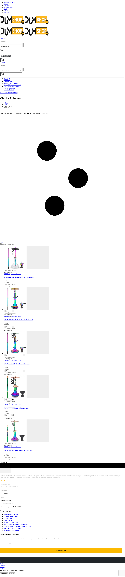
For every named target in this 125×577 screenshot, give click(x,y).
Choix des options (10, 270)
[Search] (23, 45)
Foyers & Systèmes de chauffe (12, 85)
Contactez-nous (8, 7)
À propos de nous (9, 2)
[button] (3, 38)
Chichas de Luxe (16, 274)
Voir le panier (4, 573)
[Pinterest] (0, 562)
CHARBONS (8, 81)
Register (6, 12)
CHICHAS (7, 80)
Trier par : (3, 244)
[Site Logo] (24, 25)
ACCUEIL (7, 78)
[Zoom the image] (62, 470)
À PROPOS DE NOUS (11, 514)
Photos (6, 4)
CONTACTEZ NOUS (11, 516)
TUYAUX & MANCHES (11, 86)
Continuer (11, 573)
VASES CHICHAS (9, 88)
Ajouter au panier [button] (10, 313)
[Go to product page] (64, 258)
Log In (6, 10)
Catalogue (7, 5)
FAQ (5, 9)
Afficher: (3, 462)
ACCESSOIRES (9, 90)
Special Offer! (8, 93)
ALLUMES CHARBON (11, 83)
